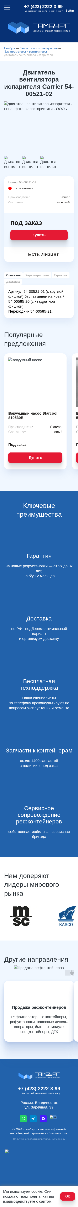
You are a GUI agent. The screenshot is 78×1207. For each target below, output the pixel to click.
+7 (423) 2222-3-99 (43, 6)
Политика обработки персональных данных (39, 1139)
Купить (39, 235)
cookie (36, 1191)
